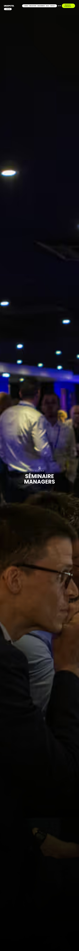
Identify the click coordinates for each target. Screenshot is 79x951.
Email (19, 483)
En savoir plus (28, 495)
